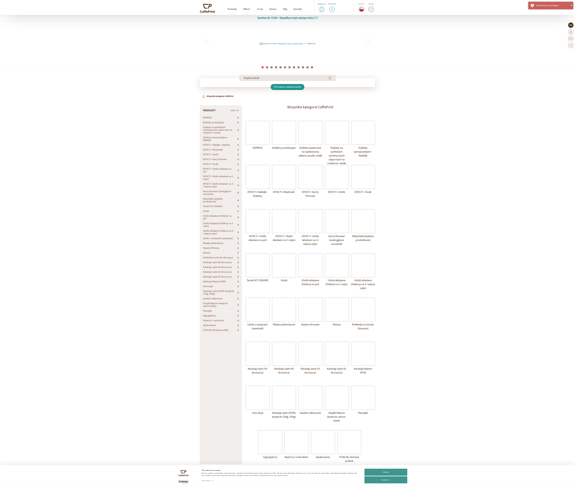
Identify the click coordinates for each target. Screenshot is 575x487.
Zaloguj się (322, 4)
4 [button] (276, 67)
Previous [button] (207, 41)
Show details (206, 480)
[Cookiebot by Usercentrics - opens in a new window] (183, 482)
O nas (260, 9)
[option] (287, 44)
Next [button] (368, 41)
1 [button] (262, 67)
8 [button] (294, 67)
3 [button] (271, 67)
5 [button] (280, 67)
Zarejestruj (332, 4)
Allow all (386, 472)
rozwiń (233, 110)
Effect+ (247, 9)
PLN (371, 9)
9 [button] (298, 67)
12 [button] (312, 67)
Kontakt (298, 9)
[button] (550, 5)
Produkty (232, 9)
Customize (384, 480)
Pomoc (273, 9)
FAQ (285, 9)
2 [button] (267, 67)
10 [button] (303, 67)
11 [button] (307, 67)
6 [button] (285, 67)
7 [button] (289, 67)
